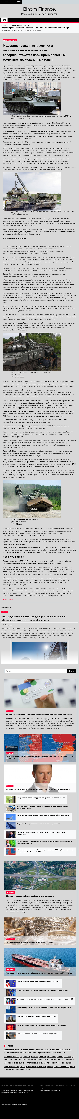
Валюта (32, 1049)
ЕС (72, 1056)
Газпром (26, 1056)
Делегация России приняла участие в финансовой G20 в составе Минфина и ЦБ (44, 999)
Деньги (53, 1056)
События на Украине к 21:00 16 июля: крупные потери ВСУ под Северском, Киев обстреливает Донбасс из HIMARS (44, 851)
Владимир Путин (42, 1049)
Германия (34, 1056)
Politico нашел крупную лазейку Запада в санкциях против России (29, 942)
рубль (72, 1066)
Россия (22, 1066)
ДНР (48, 1056)
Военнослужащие (11, 1056)
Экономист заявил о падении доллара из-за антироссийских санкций (41, 1025)
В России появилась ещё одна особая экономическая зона (30, 896)
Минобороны (13, 1063)
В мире (52, 1049)
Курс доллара (48, 1059)
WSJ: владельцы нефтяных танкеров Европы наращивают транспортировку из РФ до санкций (39, 973)
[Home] (4, 20)
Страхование (31, 1066)
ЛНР (5, 1063)
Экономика (10, 892)
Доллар (60, 1056)
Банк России (9, 1049)
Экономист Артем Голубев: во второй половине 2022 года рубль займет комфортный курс (38, 789)
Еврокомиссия (15, 1059)
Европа (24, 1059)
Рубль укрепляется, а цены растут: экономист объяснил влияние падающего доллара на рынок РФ (44, 842)
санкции (7, 1070)
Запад (30, 1059)
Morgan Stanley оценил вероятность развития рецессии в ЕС (38, 824)
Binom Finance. (39, 9)
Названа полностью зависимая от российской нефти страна (37, 1034)
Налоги (22, 1063)
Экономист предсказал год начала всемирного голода (36, 1016)
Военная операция (11, 1053)
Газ (21, 1056)
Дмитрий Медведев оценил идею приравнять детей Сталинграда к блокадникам (40, 833)
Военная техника (58, 1053)
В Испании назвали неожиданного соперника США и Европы (37, 981)
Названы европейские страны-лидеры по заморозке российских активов (42, 990)
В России (24, 1049)
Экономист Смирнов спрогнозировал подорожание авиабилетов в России (42, 815)
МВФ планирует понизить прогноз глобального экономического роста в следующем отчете (42, 807)
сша (13, 1070)
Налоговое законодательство (38, 1063)
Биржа (17, 1049)
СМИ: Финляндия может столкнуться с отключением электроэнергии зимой (43, 1007)
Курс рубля (58, 1059)
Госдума (42, 1056)
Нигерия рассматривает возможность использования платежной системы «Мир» (39, 714)
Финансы (9, 711)
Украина (50, 1066)
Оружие (68, 1063)
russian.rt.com (8, 599)
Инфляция (38, 1059)
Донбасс (67, 1056)
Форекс (57, 1066)
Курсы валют (69, 1059)
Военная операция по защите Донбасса (35, 1053)
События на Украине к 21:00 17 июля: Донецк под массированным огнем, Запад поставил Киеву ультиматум (40, 757)
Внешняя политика (63, 1049)
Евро (6, 1059)
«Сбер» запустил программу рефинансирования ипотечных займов (40, 798)
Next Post (5, 607)
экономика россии (24, 1070)
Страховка (41, 1066)
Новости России (57, 1063)
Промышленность (9, 40)
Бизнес (4, 612)
